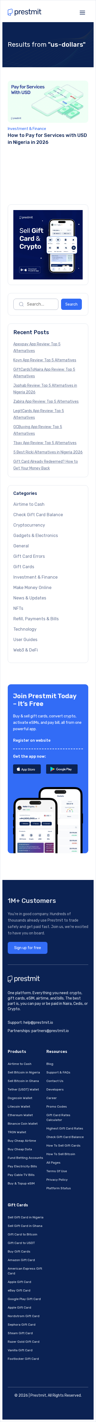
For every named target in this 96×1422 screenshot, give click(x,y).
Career (51, 1098)
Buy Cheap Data (20, 1149)
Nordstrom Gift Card (23, 1316)
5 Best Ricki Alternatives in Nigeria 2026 (48, 452)
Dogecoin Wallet (20, 1098)
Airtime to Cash (29, 504)
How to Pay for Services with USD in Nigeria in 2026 (47, 138)
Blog (49, 1064)
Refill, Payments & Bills (36, 618)
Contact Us (54, 1081)
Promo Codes (56, 1106)
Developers (55, 1089)
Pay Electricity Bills (22, 1166)
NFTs (18, 608)
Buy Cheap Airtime (22, 1141)
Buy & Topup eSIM (21, 1183)
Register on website (31, 740)
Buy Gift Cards (19, 1251)
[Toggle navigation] (82, 12)
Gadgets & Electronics (35, 535)
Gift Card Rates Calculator (58, 1117)
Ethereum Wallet (20, 1115)
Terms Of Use (56, 1171)
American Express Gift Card (25, 1271)
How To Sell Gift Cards (63, 1145)
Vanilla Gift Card (20, 1350)
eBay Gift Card (19, 1290)
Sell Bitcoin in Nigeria (24, 1072)
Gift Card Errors (29, 556)
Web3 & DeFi (25, 650)
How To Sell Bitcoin (60, 1154)
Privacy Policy (57, 1180)
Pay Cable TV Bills (21, 1175)
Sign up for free (27, 948)
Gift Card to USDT (21, 1243)
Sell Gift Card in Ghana (25, 1226)
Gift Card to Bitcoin (22, 1234)
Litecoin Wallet (19, 1106)
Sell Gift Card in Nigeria (25, 1217)
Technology (25, 629)
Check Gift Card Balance (38, 514)
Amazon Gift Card (21, 1260)
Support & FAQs (58, 1072)
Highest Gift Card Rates (64, 1128)
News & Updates (29, 598)
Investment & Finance (27, 129)
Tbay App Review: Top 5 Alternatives (45, 443)
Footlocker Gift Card (23, 1359)
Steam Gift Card (20, 1333)
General (21, 545)
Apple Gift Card (19, 1282)
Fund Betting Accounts (25, 1158)
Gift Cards (23, 566)
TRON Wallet (17, 1132)
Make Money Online (32, 587)
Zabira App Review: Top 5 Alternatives (46, 401)
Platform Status (58, 1188)
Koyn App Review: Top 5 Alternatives (44, 360)
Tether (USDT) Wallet (23, 1089)
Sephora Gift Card (21, 1324)
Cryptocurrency (29, 525)
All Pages (53, 1162)
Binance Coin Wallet (23, 1123)
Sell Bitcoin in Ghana (23, 1081)
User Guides (25, 639)
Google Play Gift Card (24, 1299)
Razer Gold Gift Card (23, 1342)
